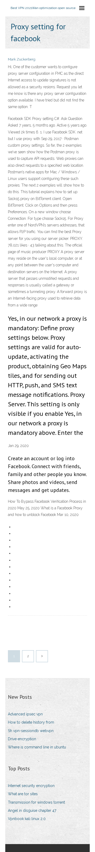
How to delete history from (31, 722)
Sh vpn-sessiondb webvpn (31, 731)
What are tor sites (23, 794)
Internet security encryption (31, 786)
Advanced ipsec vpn (25, 714)
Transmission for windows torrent (36, 802)
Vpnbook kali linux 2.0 (27, 819)
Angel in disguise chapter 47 (32, 810)
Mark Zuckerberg (21, 59)
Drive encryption (22, 739)
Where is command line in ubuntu (37, 747)
